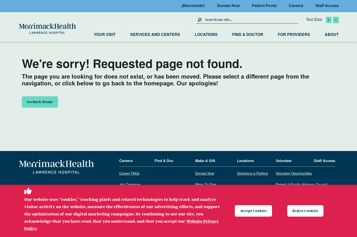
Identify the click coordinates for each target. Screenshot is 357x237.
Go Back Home (40, 102)
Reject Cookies (305, 211)
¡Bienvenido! (193, 5)
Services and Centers (155, 34)
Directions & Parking (252, 173)
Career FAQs (129, 173)
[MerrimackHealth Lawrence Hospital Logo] (47, 28)
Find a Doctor (247, 34)
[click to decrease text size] (336, 20)
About (332, 34)
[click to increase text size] (329, 20)
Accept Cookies (253, 211)
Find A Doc (163, 160)
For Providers (294, 34)
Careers (296, 5)
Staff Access (327, 5)
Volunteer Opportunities (294, 173)
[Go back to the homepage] (56, 167)
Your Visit (105, 34)
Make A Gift (205, 160)
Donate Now (228, 5)
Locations (206, 34)
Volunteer (284, 160)
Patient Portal (264, 5)
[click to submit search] (200, 19)
